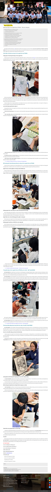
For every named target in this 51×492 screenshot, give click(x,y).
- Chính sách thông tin (23, 479)
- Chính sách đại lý (23, 477)
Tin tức (43, 2)
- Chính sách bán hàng (24, 478)
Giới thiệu (30, 2)
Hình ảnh (38, 2)
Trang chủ (25, 2)
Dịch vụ (34, 2)
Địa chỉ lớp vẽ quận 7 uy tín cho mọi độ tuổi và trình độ (10, 468)
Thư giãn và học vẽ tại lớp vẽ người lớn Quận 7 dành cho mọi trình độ (12, 469)
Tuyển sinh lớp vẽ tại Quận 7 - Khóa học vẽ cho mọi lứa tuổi (11, 470)
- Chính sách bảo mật (23, 480)
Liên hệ (47, 2)
